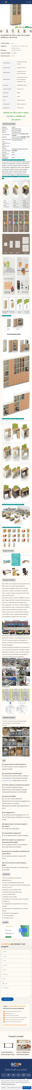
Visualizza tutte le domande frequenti (15, 1025)
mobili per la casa (7, 780)
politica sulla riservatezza (8, 1084)
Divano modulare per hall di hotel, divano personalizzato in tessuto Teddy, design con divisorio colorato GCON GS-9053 (23, 1053)
